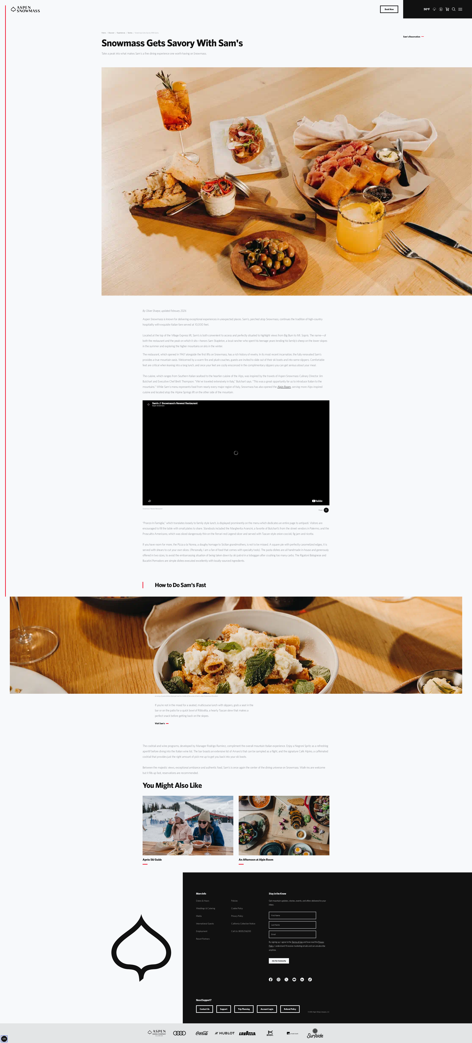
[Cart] (447, 9)
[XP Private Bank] (292, 1033)
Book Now (389, 9)
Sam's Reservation (411, 37)
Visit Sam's (160, 723)
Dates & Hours (202, 900)
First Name (275, 915)
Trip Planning (244, 1009)
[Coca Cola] (202, 1033)
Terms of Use (297, 942)
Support (223, 1009)
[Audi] (179, 1033)
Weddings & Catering (205, 908)
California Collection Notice (243, 923)
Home (104, 33)
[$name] (271, 979)
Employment (201, 931)
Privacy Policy (237, 916)
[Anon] (270, 1033)
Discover (111, 33)
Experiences (121, 33)
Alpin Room (284, 387)
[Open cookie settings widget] (4, 1039)
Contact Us (204, 1009)
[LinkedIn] (302, 979)
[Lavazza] (247, 1033)
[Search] (453, 9)
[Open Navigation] (460, 9)
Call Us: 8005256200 (241, 931)
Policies (234, 900)
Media (199, 916)
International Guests (205, 923)
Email (273, 934)
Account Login (267, 1009)
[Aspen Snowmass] (25, 9)
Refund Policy (290, 1009)
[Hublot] (225, 1033)
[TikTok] (310, 979)
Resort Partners (203, 939)
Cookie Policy (237, 908)
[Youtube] (294, 979)
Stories (130, 33)
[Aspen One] (157, 1033)
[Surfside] (315, 1033)
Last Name (275, 925)
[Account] (441, 9)
